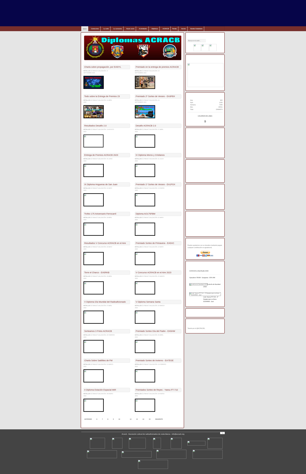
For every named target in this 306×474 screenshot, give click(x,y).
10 (119, 419)
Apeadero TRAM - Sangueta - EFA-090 (202, 277)
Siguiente (159, 419)
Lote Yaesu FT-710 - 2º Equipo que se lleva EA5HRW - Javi (210, 299)
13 (137, 419)
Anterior (88, 419)
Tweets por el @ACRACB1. (196, 328)
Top (222, 433)
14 (143, 419)
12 (130, 419)
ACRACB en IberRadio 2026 (198, 271)
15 (149, 419)
